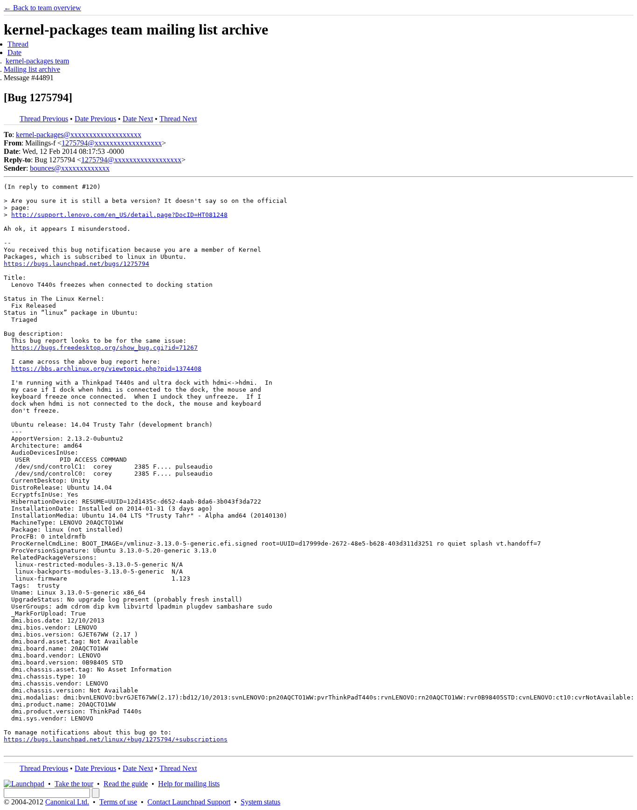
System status (260, 802)
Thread (17, 44)
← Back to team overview (42, 8)
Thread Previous (44, 119)
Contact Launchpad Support (188, 802)
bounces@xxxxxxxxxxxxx (70, 168)
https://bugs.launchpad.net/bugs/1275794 (76, 263)
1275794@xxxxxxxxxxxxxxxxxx (112, 143)
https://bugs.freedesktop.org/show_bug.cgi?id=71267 (104, 347)
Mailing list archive (32, 69)
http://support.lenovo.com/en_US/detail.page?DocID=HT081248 (119, 214)
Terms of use (118, 802)
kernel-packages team (37, 61)
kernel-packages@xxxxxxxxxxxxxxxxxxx (78, 134)
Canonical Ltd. (67, 802)
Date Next (138, 119)
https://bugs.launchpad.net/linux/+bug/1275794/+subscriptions (116, 739)
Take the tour (74, 784)
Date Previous (95, 119)
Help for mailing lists (189, 784)
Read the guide (126, 784)
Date (14, 52)
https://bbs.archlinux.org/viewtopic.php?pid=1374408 (106, 368)
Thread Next (178, 119)
